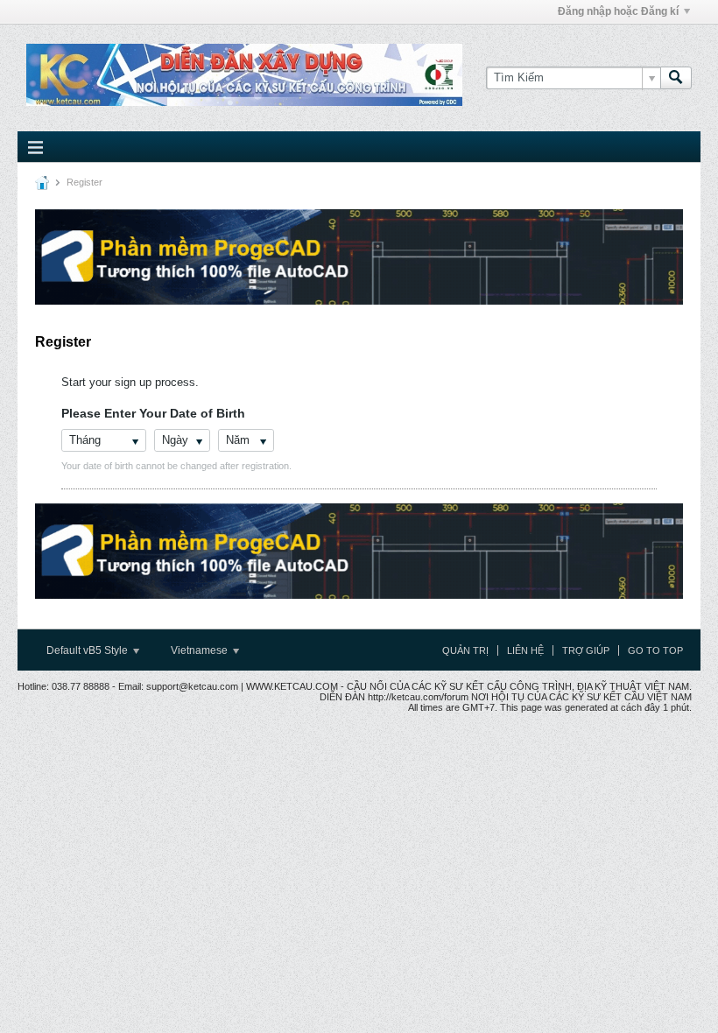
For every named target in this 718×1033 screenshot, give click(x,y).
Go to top (655, 650)
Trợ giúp (585, 650)
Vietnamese (200, 650)
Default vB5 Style (88, 650)
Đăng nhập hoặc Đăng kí (618, 11)
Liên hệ (525, 650)
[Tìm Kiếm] (676, 78)
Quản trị (465, 650)
